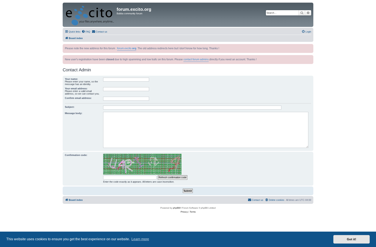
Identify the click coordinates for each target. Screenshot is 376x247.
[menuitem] (86, 31)
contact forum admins (196, 59)
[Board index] (90, 15)
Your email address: (76, 88)
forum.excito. (126, 48)
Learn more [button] (140, 239)
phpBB (176, 208)
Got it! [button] (351, 239)
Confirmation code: (76, 155)
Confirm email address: (78, 98)
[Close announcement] (310, 46)
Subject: (69, 107)
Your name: (71, 79)
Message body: (73, 113)
